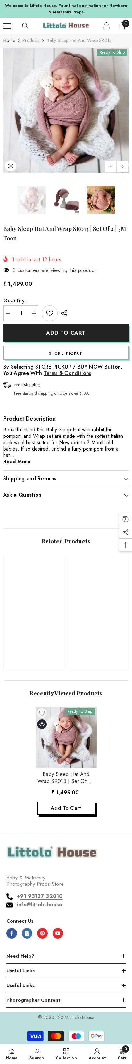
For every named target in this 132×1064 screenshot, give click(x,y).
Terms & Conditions (67, 373)
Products (30, 40)
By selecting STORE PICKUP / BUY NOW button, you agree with (63, 370)
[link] (33, 646)
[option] (66, 9)
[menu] (7, 26)
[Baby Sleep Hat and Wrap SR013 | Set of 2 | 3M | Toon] (66, 737)
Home (9, 40)
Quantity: (14, 301)
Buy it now (66, 353)
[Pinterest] (42, 933)
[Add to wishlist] (50, 313)
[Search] (25, 26)
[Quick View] (42, 724)
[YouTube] (58, 933)
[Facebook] (11, 933)
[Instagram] (27, 933)
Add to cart (66, 333)
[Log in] (106, 25)
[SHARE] (62, 313)
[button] (110, 166)
